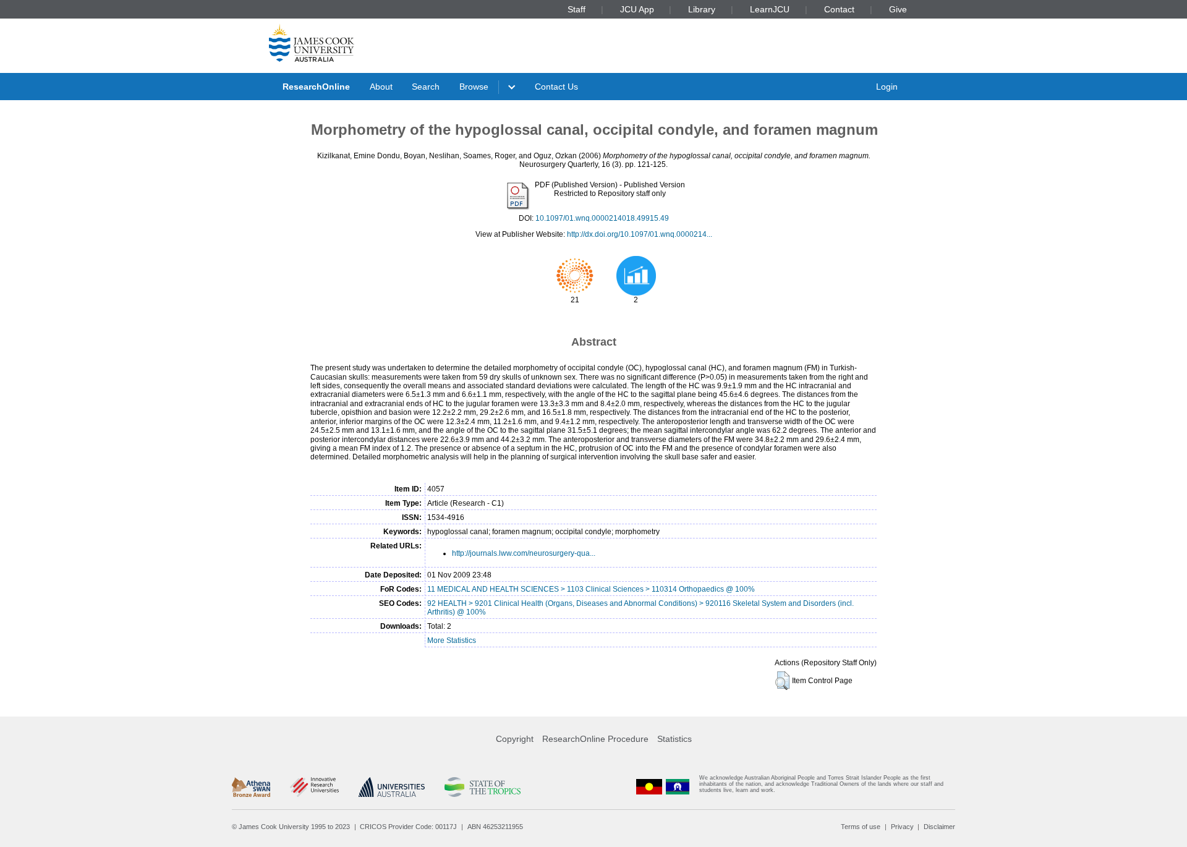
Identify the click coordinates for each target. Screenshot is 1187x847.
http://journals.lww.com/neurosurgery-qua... (523, 553)
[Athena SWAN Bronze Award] (251, 787)
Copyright (515, 739)
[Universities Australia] (392, 787)
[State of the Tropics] (482, 787)
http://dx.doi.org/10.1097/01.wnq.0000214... (639, 234)
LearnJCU (769, 9)
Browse (473, 87)
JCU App (637, 9)
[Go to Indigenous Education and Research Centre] (649, 787)
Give (898, 9)
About (381, 87)
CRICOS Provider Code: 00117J (408, 826)
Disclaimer (939, 826)
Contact (839, 9)
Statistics (674, 739)
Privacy (902, 826)
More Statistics (451, 640)
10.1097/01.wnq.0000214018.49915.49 (602, 218)
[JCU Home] (311, 42)
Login (887, 87)
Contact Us (556, 87)
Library (701, 9)
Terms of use (860, 826)
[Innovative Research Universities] (314, 787)
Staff (576, 9)
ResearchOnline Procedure (595, 739)
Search (426, 87)
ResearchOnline (316, 87)
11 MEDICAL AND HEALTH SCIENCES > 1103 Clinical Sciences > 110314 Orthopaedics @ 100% (591, 589)
